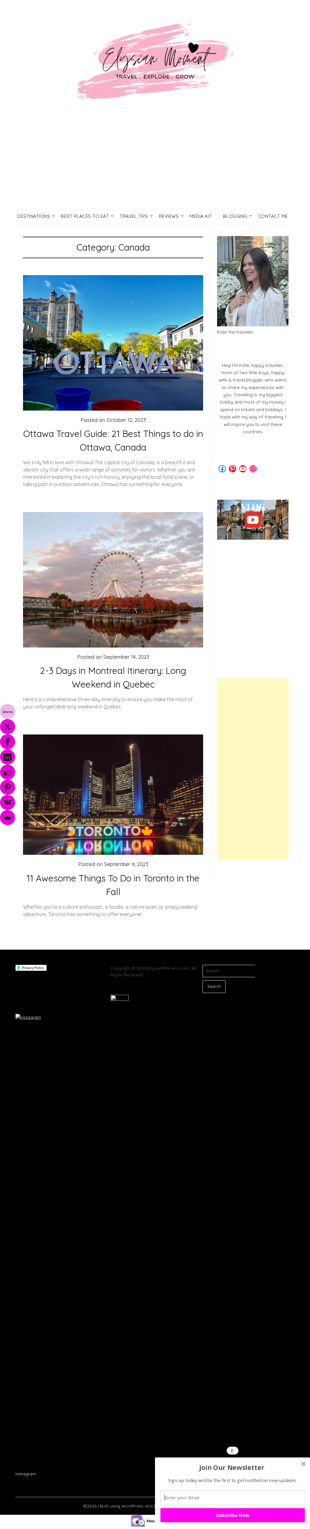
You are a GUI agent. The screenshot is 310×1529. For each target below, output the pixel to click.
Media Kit (201, 216)
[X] (7, 726)
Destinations (33, 216)
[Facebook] (7, 741)
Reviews (169, 216)
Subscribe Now (232, 1515)
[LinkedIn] (7, 756)
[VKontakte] (7, 802)
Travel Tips (134, 216)
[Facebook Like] (7, 772)
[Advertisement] (155, 162)
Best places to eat (85, 216)
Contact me (273, 216)
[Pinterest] (7, 787)
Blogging (235, 216)
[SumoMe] (7, 817)
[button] (232, 1467)
